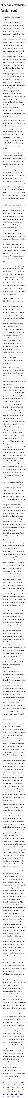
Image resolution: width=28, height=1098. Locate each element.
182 (12, 1082)
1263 (13, 1096)
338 (12, 1094)
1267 (21, 1094)
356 (8, 1089)
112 (19, 1084)
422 (23, 1084)
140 (23, 1089)
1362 (8, 1091)
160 (3, 1096)
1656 (4, 1084)
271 (16, 1094)
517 (3, 1082)
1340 (9, 1084)
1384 (14, 1084)
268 (23, 1091)
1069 (18, 1096)
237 (3, 1089)
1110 (13, 1089)
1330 (18, 1091)
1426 (8, 1087)
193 (8, 1096)
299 (3, 1091)
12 (22, 1087)
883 (13, 1087)
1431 (17, 1082)
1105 (22, 1082)
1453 (13, 1091)
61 (7, 1094)
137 (8, 1082)
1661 (18, 1089)
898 (3, 1087)
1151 (18, 1087)
